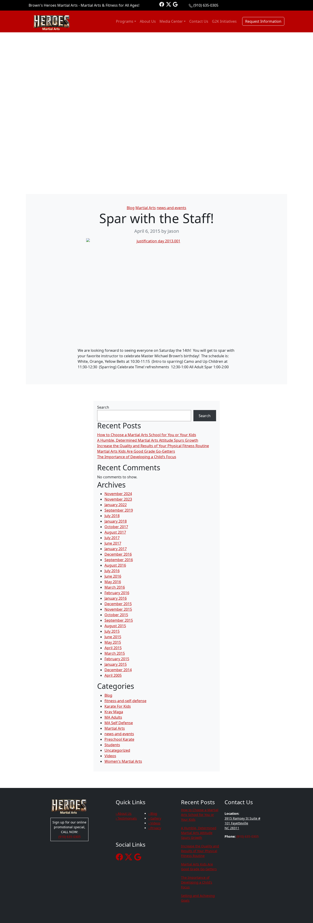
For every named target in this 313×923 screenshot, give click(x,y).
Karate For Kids (117, 706)
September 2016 (118, 559)
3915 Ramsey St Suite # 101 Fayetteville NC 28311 (242, 823)
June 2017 (112, 543)
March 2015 (114, 653)
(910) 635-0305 (205, 5)
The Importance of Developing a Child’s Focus (136, 456)
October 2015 (116, 614)
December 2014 (118, 669)
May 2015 (112, 642)
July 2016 (112, 570)
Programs (124, 21)
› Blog (152, 813)
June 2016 (112, 576)
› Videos (154, 823)
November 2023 (118, 499)
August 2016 (115, 565)
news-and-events (171, 207)
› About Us (124, 813)
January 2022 (115, 504)
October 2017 (116, 526)
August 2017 (115, 532)
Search (103, 407)
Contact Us (198, 21)
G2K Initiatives (224, 21)
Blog (131, 207)
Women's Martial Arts (123, 761)
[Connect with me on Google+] (175, 4)
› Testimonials (126, 818)
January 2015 (115, 664)
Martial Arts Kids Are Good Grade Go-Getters (136, 451)
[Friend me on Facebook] (161, 4)
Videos (110, 755)
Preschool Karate (119, 739)
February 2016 (116, 592)
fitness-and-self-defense (125, 700)
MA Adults (113, 717)
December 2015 (118, 603)
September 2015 (118, 620)
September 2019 (118, 510)
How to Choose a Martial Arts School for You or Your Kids (146, 434)
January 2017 (115, 548)
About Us (148, 21)
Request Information (263, 21)
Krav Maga (113, 711)
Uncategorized (117, 750)
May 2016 (112, 581)
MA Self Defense (118, 722)
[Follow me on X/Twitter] (168, 4)
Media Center (171, 21)
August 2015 (115, 625)
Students (112, 744)
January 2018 (115, 521)
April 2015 (113, 647)
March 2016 (114, 587)
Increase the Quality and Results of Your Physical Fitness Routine (153, 445)
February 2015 (116, 658)
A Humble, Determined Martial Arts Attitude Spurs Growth (147, 440)
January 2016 (115, 598)
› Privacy (154, 828)
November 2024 (118, 493)
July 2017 (112, 537)
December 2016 (118, 554)
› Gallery (154, 818)
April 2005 (113, 675)
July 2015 (112, 631)
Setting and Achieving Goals (198, 898)
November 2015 (118, 609)
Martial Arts (145, 207)
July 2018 (112, 515)
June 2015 (112, 636)
